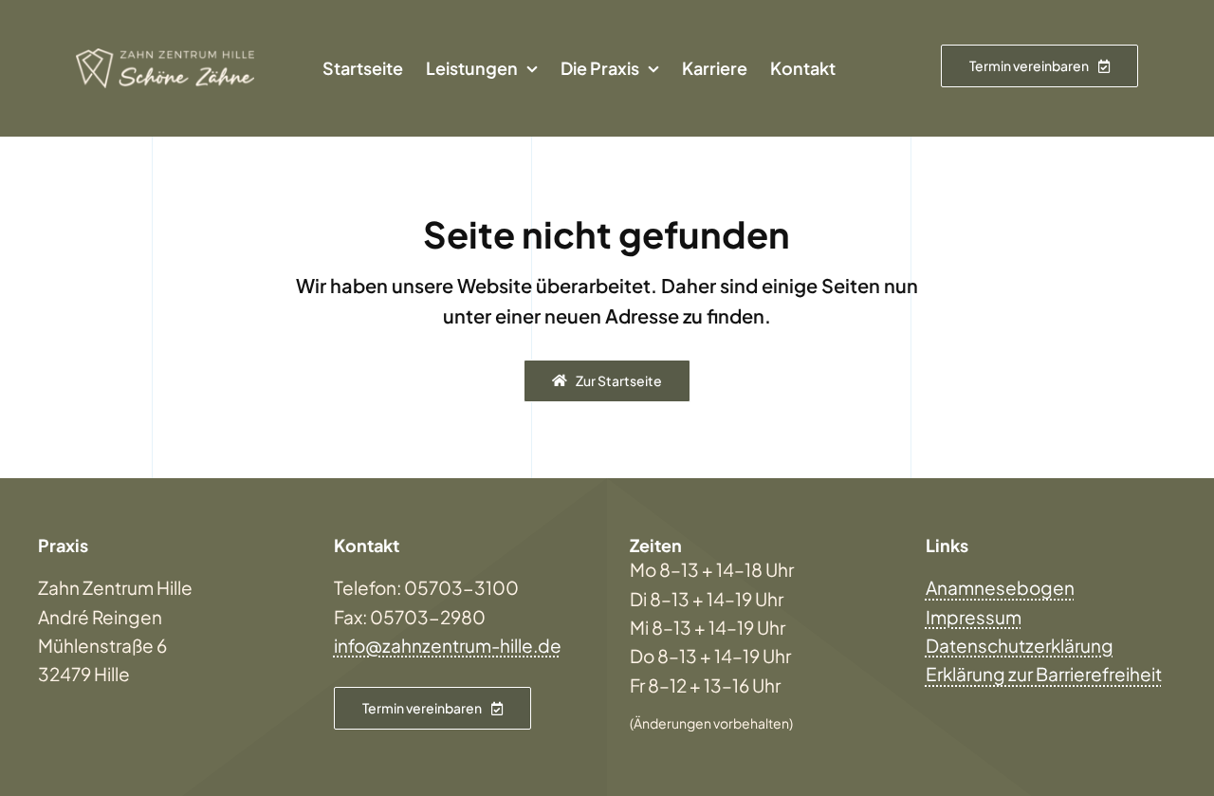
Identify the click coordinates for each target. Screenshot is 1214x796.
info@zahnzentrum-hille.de (447, 645)
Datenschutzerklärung (1019, 645)
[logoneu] (165, 57)
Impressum (973, 616)
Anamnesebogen (1000, 587)
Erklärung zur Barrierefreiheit (1044, 673)
